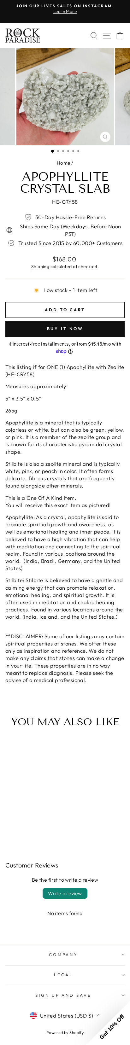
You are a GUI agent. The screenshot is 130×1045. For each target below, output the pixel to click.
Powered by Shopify (65, 1032)
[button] (108, 1023)
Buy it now (65, 328)
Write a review (65, 893)
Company (63, 954)
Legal (63, 974)
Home (63, 163)
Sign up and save (63, 995)
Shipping (40, 266)
